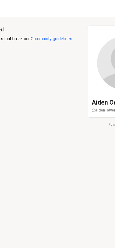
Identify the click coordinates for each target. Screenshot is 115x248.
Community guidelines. (52, 38)
